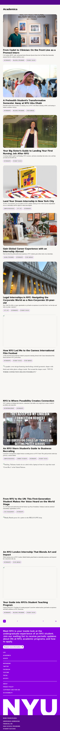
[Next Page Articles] (56, 621)
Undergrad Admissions (11, 721)
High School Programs (11, 726)
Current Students (22, 458)
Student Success (9, 728)
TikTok (5, 675)
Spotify (5, 678)
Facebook (6, 669)
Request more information (12, 647)
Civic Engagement (9, 511)
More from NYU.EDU (10, 718)
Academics (7, 655)
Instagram (6, 663)
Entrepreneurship (9, 408)
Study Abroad (30, 110)
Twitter (6, 666)
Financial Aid (7, 723)
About (5, 684)
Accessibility (8, 693)
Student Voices (31, 60)
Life (4, 652)
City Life (19, 208)
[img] (30, 30)
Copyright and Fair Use (11, 690)
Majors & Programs (18, 60)
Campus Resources (9, 208)
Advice (5, 658)
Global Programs (9, 257)
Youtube (6, 672)
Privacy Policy (8, 687)
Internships (7, 60)
